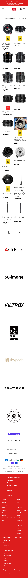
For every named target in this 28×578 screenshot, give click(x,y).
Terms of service (10, 471)
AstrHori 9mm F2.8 (6, 66)
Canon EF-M (20, 528)
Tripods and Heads (8, 550)
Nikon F (19, 530)
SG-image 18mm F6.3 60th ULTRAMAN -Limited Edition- (7, 45)
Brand (4, 499)
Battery (5, 560)
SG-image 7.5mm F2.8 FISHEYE (7, 86)
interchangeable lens (14, 477)
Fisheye (9, 493)
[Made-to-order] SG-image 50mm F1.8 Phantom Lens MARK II (20, 139)
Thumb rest (7, 542)
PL (17, 523)
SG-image (4, 505)
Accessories (7, 537)
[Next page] (19, 233)
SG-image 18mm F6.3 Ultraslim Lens (19, 161)
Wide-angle (10, 480)
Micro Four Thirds (21, 510)
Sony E (18, 502)
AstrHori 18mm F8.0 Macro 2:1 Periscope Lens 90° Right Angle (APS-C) (7, 218)
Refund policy (12, 468)
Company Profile (19, 570)
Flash (5, 558)
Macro (8, 488)
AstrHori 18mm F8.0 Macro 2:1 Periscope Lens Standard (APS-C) (20, 217)
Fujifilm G (19, 518)
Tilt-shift (9, 495)
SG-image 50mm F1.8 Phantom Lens (7, 194)
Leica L (18, 515)
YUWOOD (4, 515)
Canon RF (19, 507)
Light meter (7, 553)
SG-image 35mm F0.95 (19, 86)
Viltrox (3, 507)
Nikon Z (19, 512)
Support (5, 570)
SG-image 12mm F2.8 (19, 66)
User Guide (18, 537)
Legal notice (20, 471)
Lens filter (6, 545)
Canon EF (19, 525)
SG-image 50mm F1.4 (19, 107)
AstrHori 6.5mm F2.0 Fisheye (7, 167)
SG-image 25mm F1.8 (19, 43)
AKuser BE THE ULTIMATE (8, 518)
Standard (9, 482)
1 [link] (8, 232)
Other (5, 565)
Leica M (19, 533)
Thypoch (4, 512)
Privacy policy (21, 468)
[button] (3, 9)
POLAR (3, 520)
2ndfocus (12, 466)
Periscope (9, 490)
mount (19, 499)
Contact (11, 574)
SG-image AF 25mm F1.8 (8, 112)
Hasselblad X (20, 520)
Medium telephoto (12, 485)
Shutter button (7, 555)
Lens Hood (6, 548)
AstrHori (4, 502)
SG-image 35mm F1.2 (7, 131)
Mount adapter (7, 563)
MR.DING (4, 510)
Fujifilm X (19, 505)
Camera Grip (7, 540)
